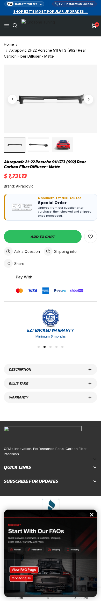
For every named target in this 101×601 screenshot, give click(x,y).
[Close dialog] (91, 514)
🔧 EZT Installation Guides (74, 4)
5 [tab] (62, 347)
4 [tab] (56, 347)
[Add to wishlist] (90, 236)
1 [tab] (39, 347)
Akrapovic (24, 186)
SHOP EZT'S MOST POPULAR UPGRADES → (50, 11)
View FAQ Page (24, 569)
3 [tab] (50, 347)
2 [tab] (45, 347)
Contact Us (21, 578)
